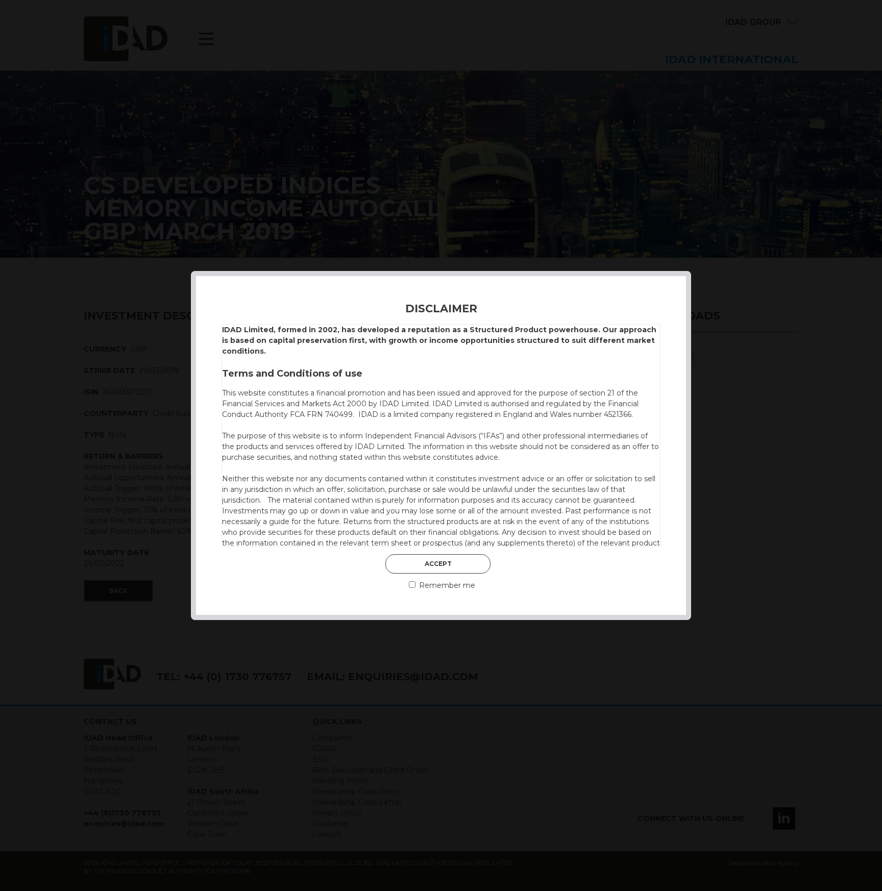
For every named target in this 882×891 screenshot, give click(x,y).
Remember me (446, 585)
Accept (438, 563)
